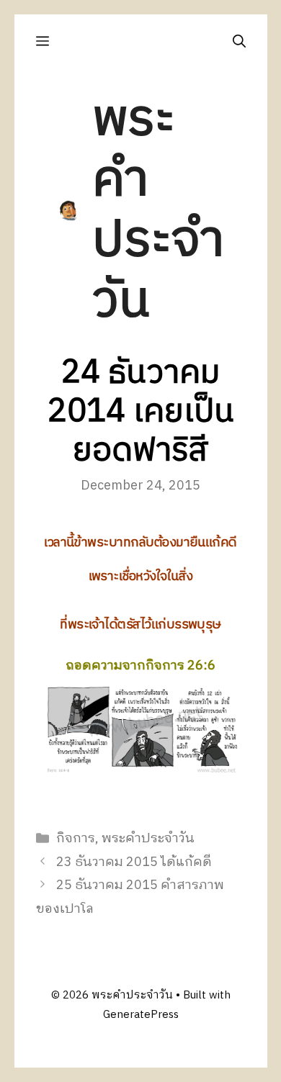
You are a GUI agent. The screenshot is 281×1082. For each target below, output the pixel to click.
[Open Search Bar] (239, 41)
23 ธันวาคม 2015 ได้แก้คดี (134, 862)
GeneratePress (141, 1015)
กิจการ (75, 838)
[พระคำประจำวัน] (68, 210)
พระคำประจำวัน (158, 210)
